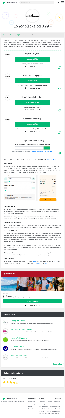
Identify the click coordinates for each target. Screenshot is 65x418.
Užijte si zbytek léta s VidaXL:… (46, 404)
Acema (56, 261)
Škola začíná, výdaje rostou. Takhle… (46, 401)
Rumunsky (58, 408)
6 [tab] (55, 278)
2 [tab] (46, 278)
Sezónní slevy (31, 404)
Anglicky (57, 404)
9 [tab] (62, 278)
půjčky (34, 261)
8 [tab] (60, 278)
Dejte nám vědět (51, 159)
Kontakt (30, 406)
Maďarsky (57, 406)
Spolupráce (31, 408)
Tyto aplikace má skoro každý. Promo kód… (46, 413)
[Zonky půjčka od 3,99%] (32, 16)
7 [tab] (58, 278)
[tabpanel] (32, 296)
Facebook (2, 404)
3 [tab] (48, 278)
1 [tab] (43, 278)
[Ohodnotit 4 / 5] (13, 382)
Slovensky (57, 401)
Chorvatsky (58, 411)
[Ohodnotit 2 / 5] (7, 382)
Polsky (57, 413)
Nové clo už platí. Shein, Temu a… (46, 408)
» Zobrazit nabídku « (32, 59)
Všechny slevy (57, 364)
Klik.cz (39, 263)
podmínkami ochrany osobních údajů (42, 151)
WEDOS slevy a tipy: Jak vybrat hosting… (46, 411)
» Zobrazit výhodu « (32, 102)
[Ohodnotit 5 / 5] (17, 382)
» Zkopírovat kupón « (32, 301)
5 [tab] (53, 278)
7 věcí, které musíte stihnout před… (46, 406)
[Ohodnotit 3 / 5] (10, 382)
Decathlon (5, 294)
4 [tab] (51, 278)
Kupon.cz (12, 2)
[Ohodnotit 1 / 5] (4, 382)
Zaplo (45, 263)
